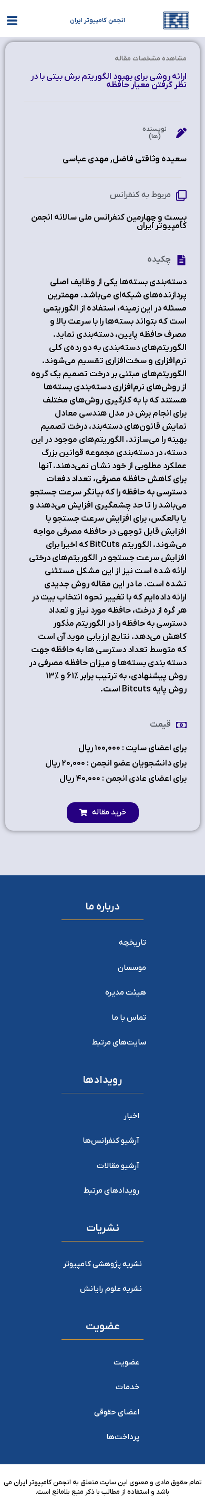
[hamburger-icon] (12, 23)
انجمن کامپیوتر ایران (97, 20)
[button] (103, 812)
